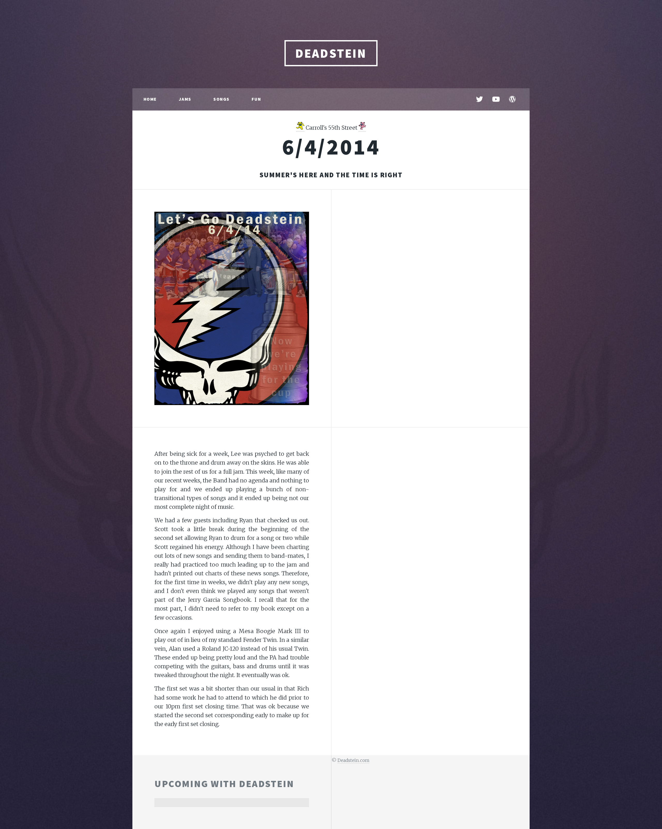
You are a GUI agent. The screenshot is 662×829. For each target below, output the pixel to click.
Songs (221, 99)
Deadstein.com (353, 760)
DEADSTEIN (330, 53)
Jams (185, 99)
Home (150, 99)
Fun (256, 99)
